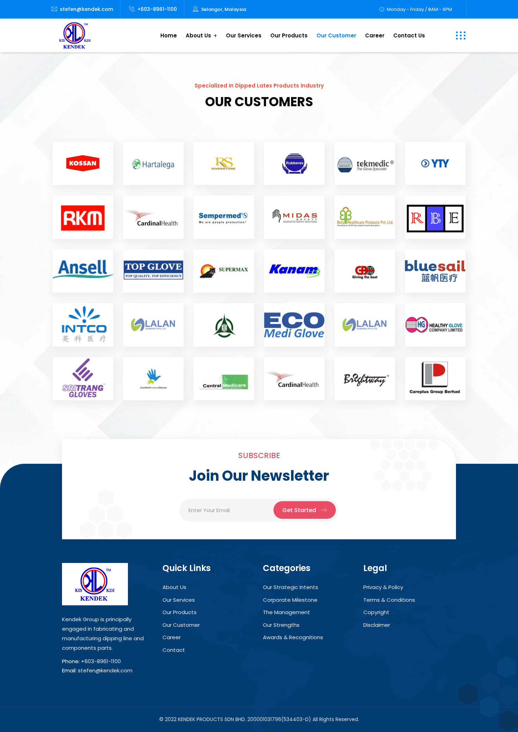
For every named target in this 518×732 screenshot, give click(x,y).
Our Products (289, 35)
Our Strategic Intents (290, 587)
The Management (286, 612)
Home (168, 35)
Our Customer (336, 35)
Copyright (376, 612)
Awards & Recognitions (293, 637)
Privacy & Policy (383, 587)
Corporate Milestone (290, 600)
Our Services (243, 35)
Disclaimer (376, 625)
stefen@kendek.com (86, 9)
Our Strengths (281, 625)
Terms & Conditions (389, 600)
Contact (173, 650)
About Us (198, 35)
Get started (299, 510)
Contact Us (409, 35)
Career (374, 35)
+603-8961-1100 (157, 9)
